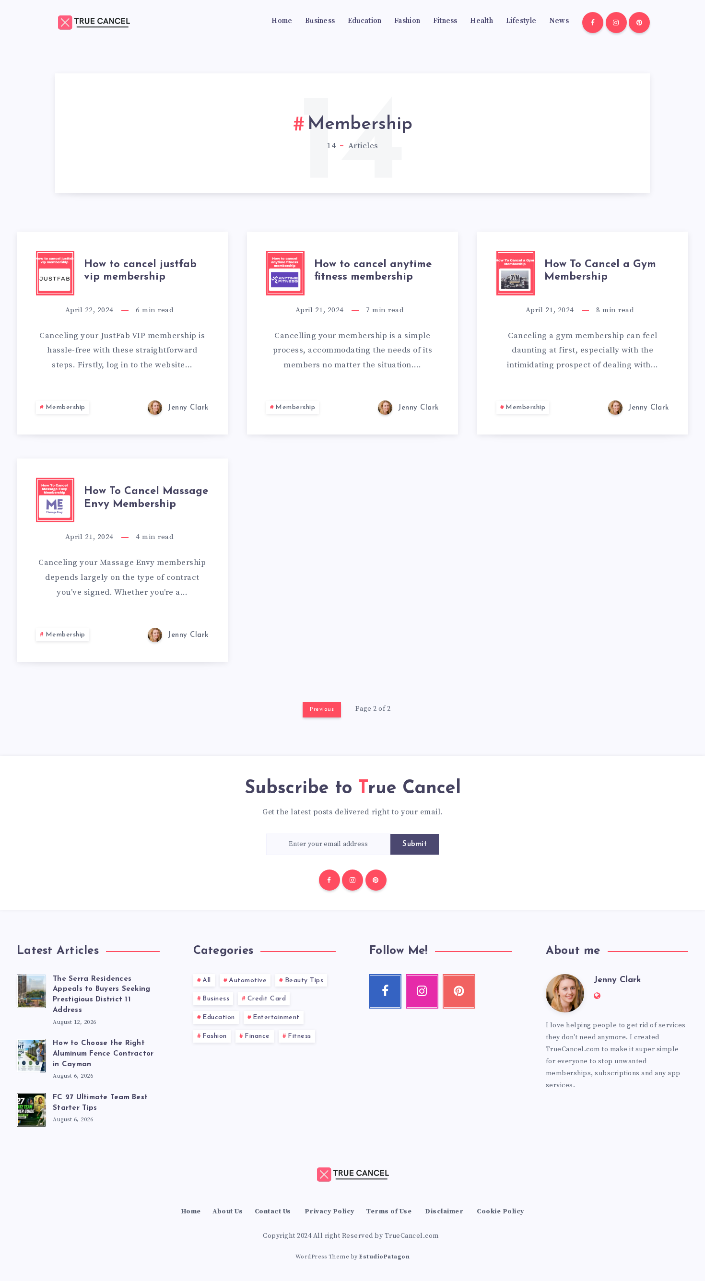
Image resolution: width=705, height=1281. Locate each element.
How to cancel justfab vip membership (140, 270)
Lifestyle (521, 21)
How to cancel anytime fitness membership (373, 270)
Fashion (407, 21)
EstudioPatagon (384, 1256)
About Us (227, 1211)
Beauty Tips (304, 980)
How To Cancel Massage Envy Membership (146, 497)
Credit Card (266, 998)
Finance (257, 1036)
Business (320, 21)
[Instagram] (616, 22)
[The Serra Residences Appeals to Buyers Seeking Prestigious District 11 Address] (31, 990)
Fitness (445, 21)
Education (365, 21)
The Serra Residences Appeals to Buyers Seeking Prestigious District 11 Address (101, 994)
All (206, 980)
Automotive (248, 980)
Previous (322, 709)
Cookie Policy (500, 1211)
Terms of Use (388, 1211)
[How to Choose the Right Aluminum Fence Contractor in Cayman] (31, 1054)
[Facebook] (592, 22)
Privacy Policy (329, 1211)
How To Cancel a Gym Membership (600, 270)
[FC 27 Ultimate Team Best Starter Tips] (31, 1108)
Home (281, 21)
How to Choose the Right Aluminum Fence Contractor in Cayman (103, 1054)
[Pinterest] (639, 22)
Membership (65, 407)
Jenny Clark (617, 980)
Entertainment (276, 1017)
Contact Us (273, 1211)
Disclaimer (444, 1211)
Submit (414, 844)
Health (481, 21)
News (559, 21)
